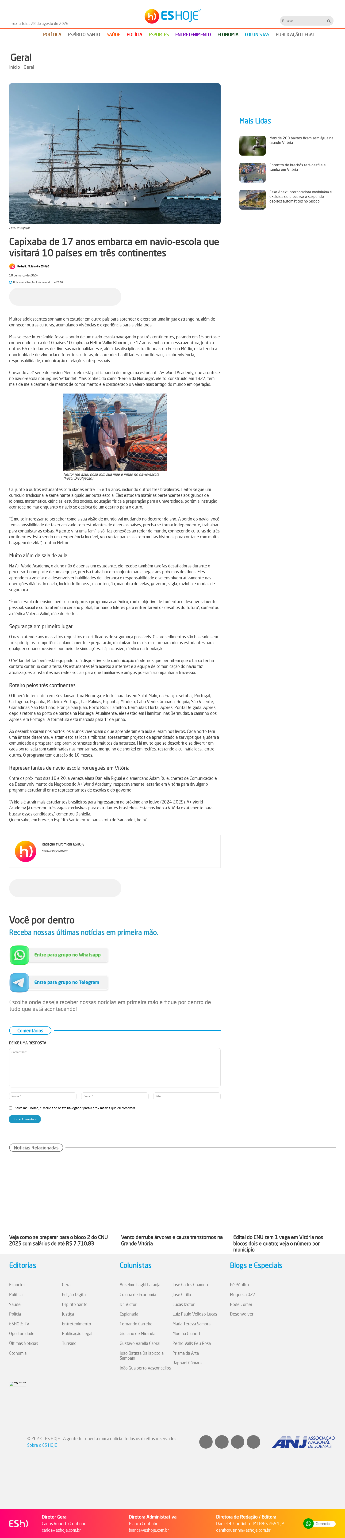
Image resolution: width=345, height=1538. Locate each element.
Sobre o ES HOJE (42, 1445)
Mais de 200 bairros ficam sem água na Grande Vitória (301, 140)
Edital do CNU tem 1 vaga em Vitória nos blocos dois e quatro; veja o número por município (278, 1243)
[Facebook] (62, 296)
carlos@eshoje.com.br (61, 1530)
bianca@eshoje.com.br (149, 1530)
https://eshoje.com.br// (54, 851)
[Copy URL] (105, 296)
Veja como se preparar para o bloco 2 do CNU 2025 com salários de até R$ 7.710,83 (58, 1240)
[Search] (329, 21)
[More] (117, 296)
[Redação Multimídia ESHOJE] (13, 266)
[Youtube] (64, 858)
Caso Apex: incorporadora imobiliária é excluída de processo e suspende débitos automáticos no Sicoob (300, 196)
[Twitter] (253, 1442)
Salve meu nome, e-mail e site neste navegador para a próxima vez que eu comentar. (75, 1108)
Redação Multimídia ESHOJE (33, 266)
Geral (21, 57)
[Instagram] (50, 858)
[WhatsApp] (84, 296)
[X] (73, 296)
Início (14, 67)
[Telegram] (95, 296)
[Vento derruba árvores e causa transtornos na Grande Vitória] (172, 1192)
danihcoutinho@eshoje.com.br (243, 1530)
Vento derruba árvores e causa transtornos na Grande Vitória (172, 1240)
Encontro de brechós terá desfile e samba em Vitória (297, 167)
